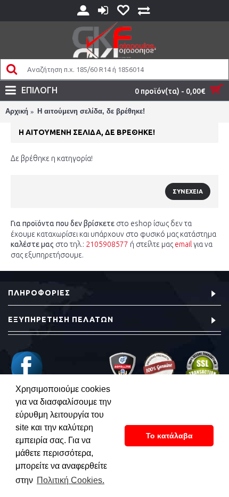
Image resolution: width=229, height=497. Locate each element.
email (183, 244)
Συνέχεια (188, 191)
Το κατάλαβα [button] (169, 435)
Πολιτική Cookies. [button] (70, 480)
